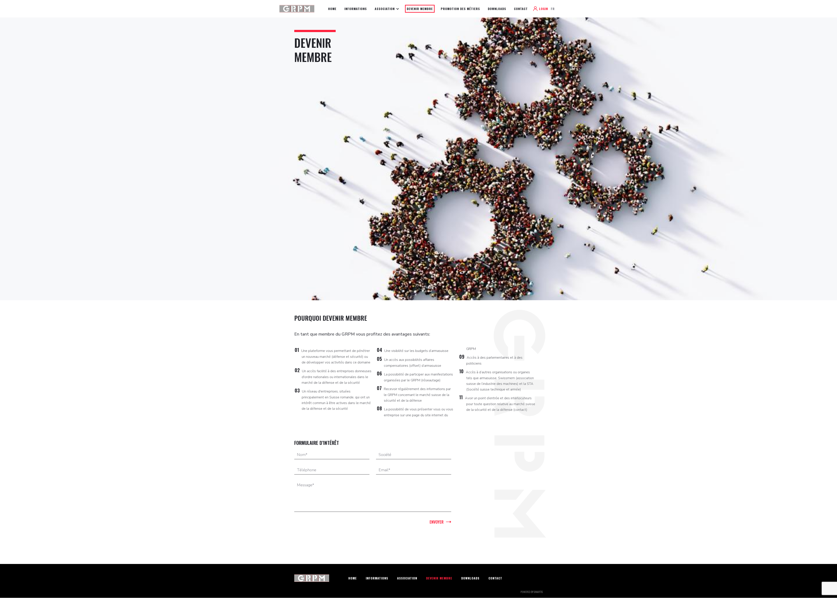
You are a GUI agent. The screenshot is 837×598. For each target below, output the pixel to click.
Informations (355, 8)
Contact (521, 8)
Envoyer (437, 522)
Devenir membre (420, 8)
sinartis (538, 592)
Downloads (497, 8)
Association (385, 8)
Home (332, 8)
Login (543, 8)
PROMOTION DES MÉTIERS (460, 8)
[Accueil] (298, 8)
